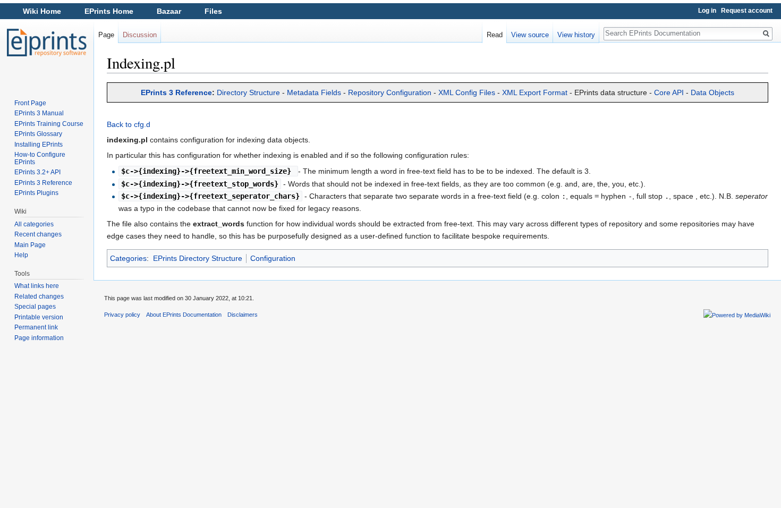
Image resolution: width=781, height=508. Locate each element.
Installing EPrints (38, 144)
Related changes (39, 296)
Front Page (30, 103)
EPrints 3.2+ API (37, 172)
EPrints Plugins (36, 193)
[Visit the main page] (46, 42)
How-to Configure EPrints (39, 158)
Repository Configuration (389, 92)
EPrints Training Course (48, 124)
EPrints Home (108, 11)
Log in (707, 10)
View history (576, 35)
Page (106, 35)
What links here (36, 286)
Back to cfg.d (128, 124)
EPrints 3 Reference (176, 92)
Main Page (30, 245)
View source (530, 35)
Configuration (272, 258)
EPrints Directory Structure (197, 258)
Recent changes (38, 234)
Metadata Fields (314, 92)
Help (21, 255)
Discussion (140, 35)
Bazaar (169, 11)
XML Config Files (466, 92)
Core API (669, 92)
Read (495, 35)
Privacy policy (122, 314)
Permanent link (36, 327)
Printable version (38, 317)
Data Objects (712, 92)
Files (213, 11)
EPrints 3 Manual (39, 113)
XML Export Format (534, 92)
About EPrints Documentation (184, 314)
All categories (34, 224)
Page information (39, 338)
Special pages (35, 306)
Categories (128, 258)
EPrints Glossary (38, 134)
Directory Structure (248, 92)
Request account (746, 10)
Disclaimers (242, 314)
